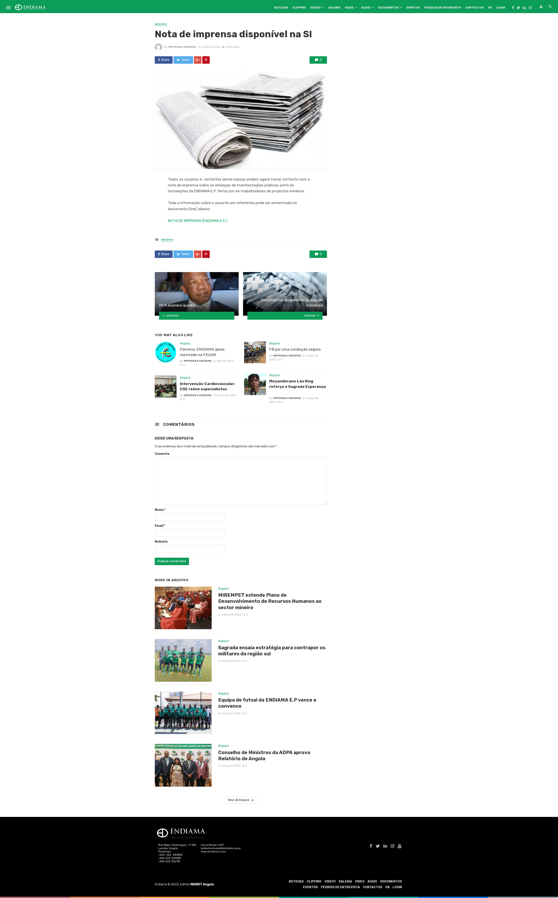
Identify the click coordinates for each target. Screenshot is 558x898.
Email (160, 526)
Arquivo (161, 24)
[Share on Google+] (197, 60)
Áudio (366, 7)
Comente (162, 454)
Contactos (474, 7)
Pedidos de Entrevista (442, 7)
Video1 (315, 7)
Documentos (388, 7)
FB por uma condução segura (295, 349)
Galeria (334, 7)
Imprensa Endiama (182, 46)
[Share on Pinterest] (206, 60)
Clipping (299, 7)
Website (161, 542)
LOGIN (500, 7)
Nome (160, 510)
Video (349, 7)
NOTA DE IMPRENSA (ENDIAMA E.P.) (197, 220)
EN (490, 7)
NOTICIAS (281, 7)
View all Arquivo (238, 800)
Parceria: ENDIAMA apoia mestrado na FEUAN (202, 352)
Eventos (413, 7)
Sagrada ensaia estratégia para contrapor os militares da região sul (271, 650)
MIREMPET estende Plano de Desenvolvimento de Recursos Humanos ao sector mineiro (270, 601)
